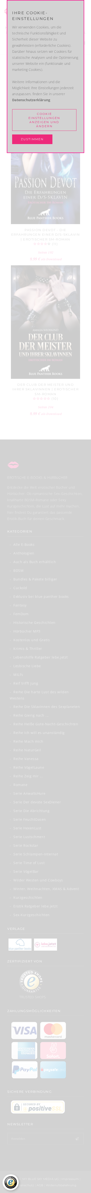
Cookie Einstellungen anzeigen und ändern (44, 120)
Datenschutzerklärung (31, 100)
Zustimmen (32, 139)
